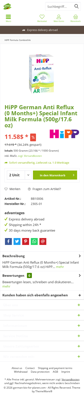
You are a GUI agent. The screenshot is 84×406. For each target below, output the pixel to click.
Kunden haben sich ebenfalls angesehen (35, 295)
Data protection (40, 372)
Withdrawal (21, 372)
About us (17, 368)
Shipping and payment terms (55, 368)
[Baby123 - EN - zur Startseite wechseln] (21, 6)
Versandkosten (70, 379)
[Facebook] (8, 241)
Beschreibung (13, 256)
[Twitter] (17, 241)
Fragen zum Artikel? (46, 189)
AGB (55, 372)
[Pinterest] (25, 241)
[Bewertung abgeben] (26, 130)
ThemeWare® (43, 391)
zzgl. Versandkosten (30, 156)
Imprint (65, 372)
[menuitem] (8, 18)
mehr (59, 267)
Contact (30, 368)
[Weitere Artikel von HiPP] (64, 133)
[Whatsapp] (34, 241)
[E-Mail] (42, 241)
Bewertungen (13, 275)
